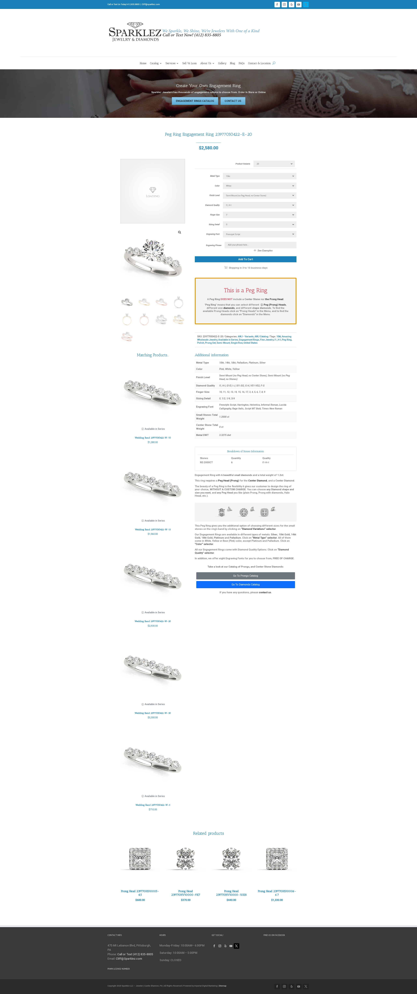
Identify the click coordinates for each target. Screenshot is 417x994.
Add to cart (245, 259)
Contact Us (233, 101)
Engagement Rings (249, 339)
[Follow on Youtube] (299, 4)
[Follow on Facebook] (277, 4)
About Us (205, 63)
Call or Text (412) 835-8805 (135, 954)
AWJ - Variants (246, 336)
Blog (232, 63)
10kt (278, 336)
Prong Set (210, 343)
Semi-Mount (223, 343)
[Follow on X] (306, 4)
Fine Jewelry (266, 339)
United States (251, 343)
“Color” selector (204, 544)
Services (170, 63)
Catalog (154, 63)
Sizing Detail (214, 224)
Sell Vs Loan (189, 63)
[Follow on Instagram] (284, 4)
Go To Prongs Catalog (245, 575)
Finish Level (214, 195)
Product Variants (243, 164)
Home (143, 63)
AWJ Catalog (261, 336)
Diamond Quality (212, 205)
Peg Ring (287, 339)
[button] (180, 232)
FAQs (241, 63)
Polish (200, 343)
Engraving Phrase (213, 245)
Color (217, 186)
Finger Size (215, 215)
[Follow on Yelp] (291, 4)
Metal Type (215, 176)
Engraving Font (213, 234)
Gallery (222, 63)
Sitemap (222, 986)
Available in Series (228, 339)
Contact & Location (259, 63)
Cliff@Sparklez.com (129, 958)
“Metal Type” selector (264, 537)
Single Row (237, 343)
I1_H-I (277, 339)
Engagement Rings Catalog (195, 101)
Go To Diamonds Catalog (246, 584)
